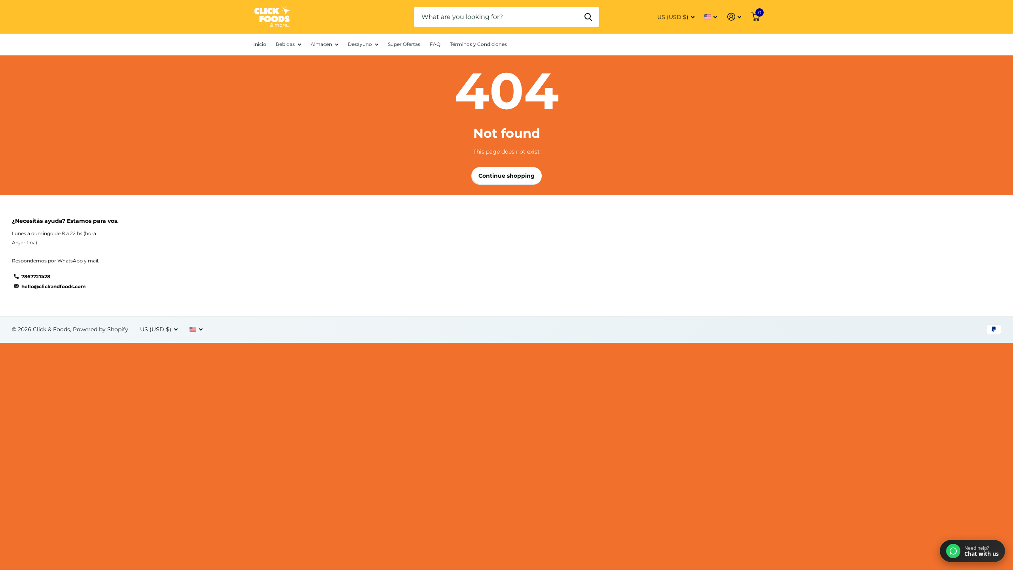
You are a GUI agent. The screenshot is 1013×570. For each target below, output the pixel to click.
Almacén (321, 44)
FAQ (435, 44)
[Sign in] (734, 17)
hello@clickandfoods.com (53, 286)
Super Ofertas (404, 44)
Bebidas (285, 44)
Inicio (259, 44)
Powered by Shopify (100, 329)
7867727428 (35, 276)
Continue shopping (506, 175)
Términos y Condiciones (478, 44)
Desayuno (360, 44)
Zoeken (588, 17)
